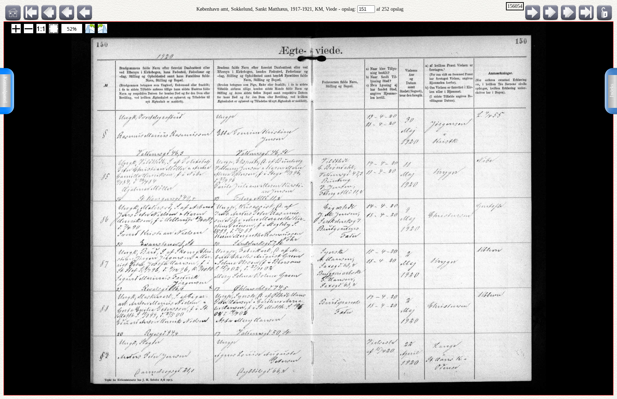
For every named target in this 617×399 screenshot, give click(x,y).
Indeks (612, 90)
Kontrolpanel (5, 89)
